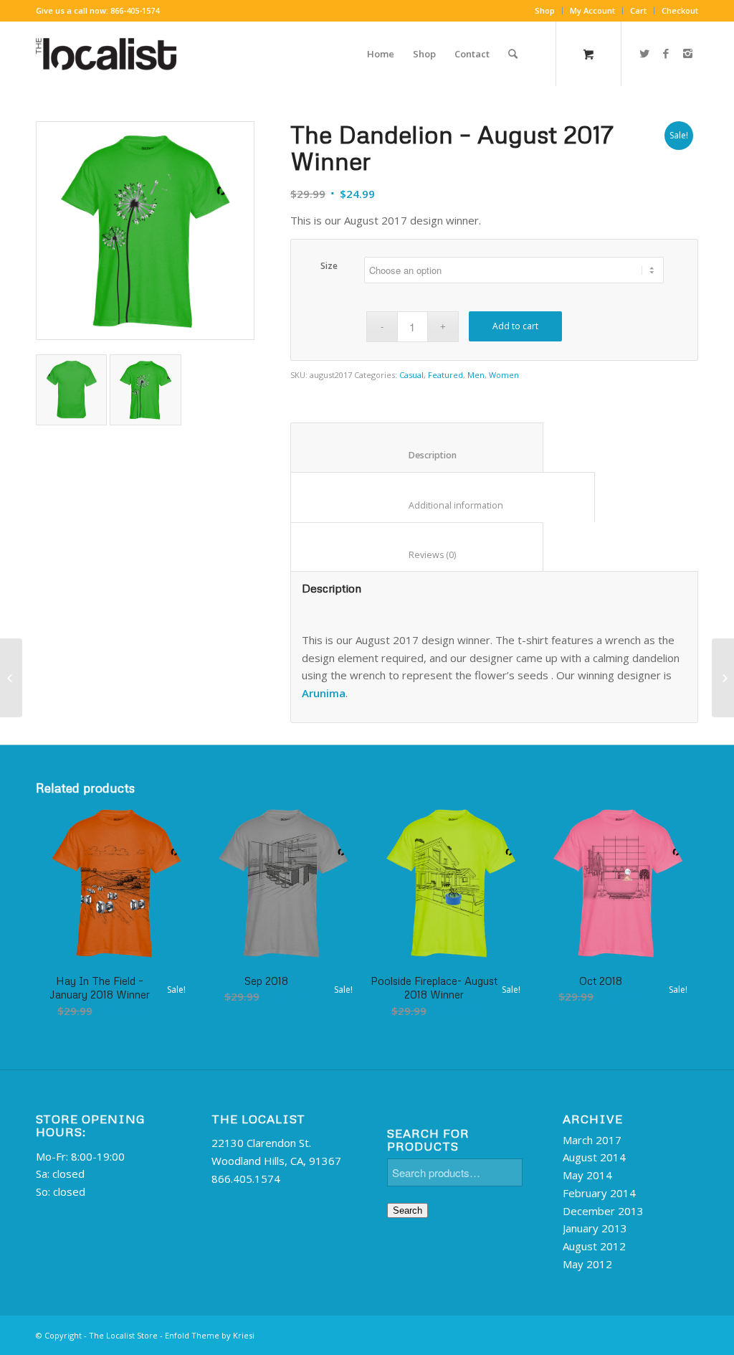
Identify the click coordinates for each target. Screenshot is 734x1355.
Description (417, 455)
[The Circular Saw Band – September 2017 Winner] (723, 677)
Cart (638, 10)
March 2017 (592, 1140)
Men (476, 374)
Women (504, 374)
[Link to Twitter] (644, 53)
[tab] (416, 447)
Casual (411, 374)
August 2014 (594, 1157)
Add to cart (515, 326)
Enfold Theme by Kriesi (209, 1335)
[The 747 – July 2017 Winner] (11, 677)
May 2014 (587, 1175)
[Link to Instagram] (687, 53)
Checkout (680, 10)
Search (407, 1210)
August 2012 (594, 1246)
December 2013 (603, 1211)
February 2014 (599, 1193)
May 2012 (587, 1264)
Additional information (443, 505)
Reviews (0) (417, 555)
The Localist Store (123, 1335)
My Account (592, 10)
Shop (545, 10)
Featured (445, 374)
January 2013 (595, 1228)
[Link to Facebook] (666, 53)
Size (329, 266)
